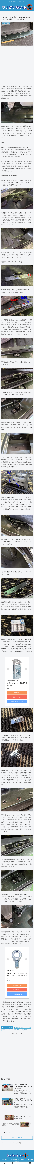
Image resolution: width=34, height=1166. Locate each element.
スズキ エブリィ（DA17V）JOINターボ (13, 1029)
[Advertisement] (17, 66)
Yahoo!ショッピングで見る (17, 701)
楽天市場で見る (17, 697)
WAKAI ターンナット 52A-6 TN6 (23, 1027)
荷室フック (28, 1029)
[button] (30, 583)
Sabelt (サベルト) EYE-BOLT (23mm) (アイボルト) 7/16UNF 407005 (17, 975)
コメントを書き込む (17, 1137)
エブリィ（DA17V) (7, 1027)
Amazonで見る (17, 692)
